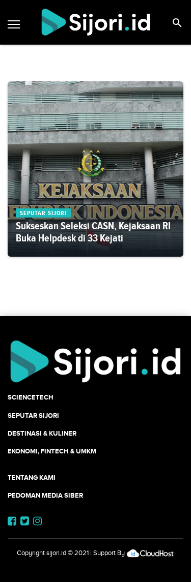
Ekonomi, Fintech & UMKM (52, 451)
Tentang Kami (32, 477)
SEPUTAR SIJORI (33, 415)
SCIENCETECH (30, 397)
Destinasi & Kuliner (42, 433)
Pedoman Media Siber (45, 495)
